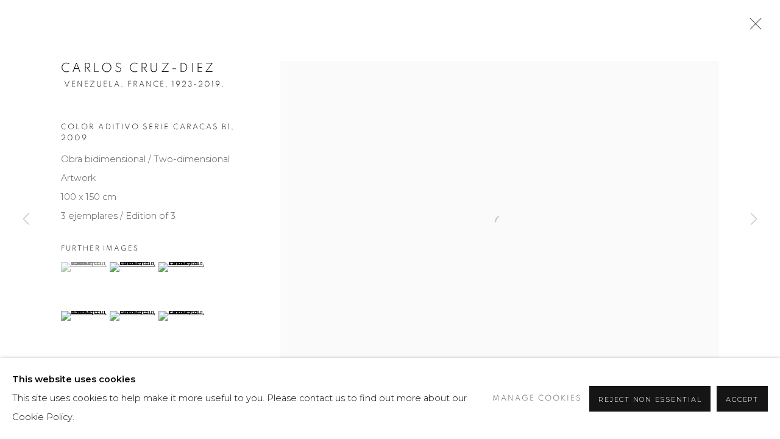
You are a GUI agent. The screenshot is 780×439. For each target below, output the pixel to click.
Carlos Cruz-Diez (138, 68)
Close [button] (752, 27)
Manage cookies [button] (537, 398)
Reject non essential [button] (649, 399)
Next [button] (754, 219)
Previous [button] (26, 219)
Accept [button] (742, 399)
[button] (84, 267)
